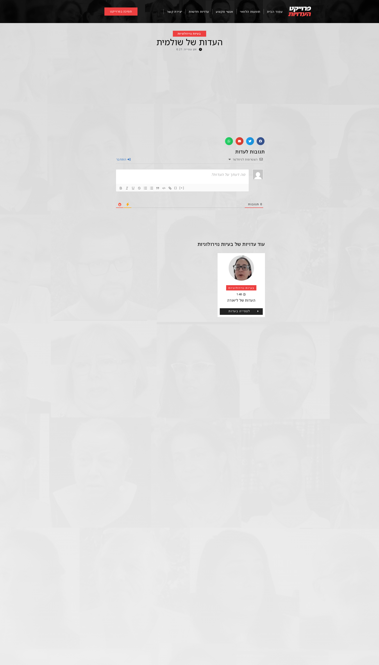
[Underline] (133, 188)
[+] (181, 187)
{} (175, 187)
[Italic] (127, 188)
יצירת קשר (174, 11)
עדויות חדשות (199, 11)
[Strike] (139, 188)
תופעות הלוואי (250, 11)
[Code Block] (164, 188)
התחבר (121, 159)
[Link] (170, 188)
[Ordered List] (145, 188)
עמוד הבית (274, 11)
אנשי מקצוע (224, 11)
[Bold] (121, 188)
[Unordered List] (151, 188)
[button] (261, 141)
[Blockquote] (158, 188)
